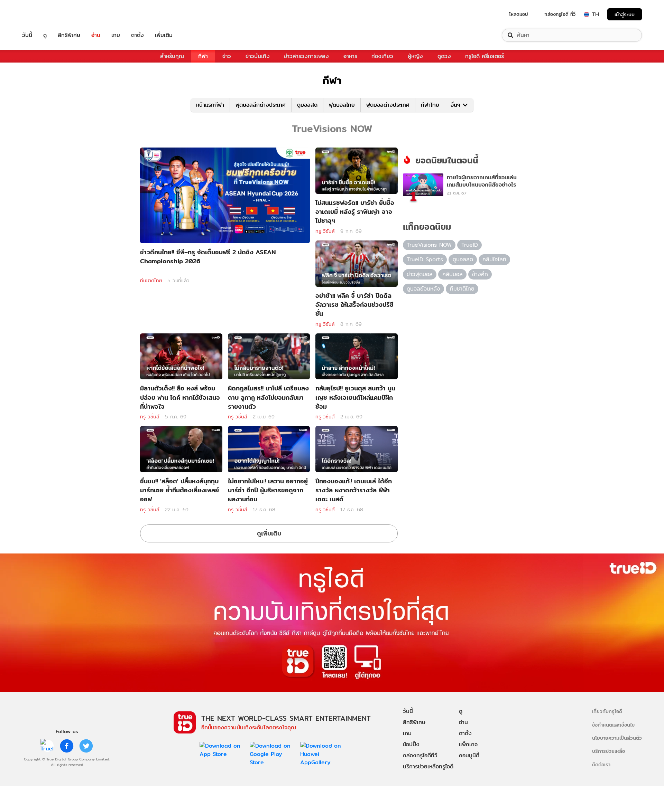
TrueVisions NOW (429, 244)
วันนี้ (27, 35)
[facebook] (67, 746)
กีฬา (203, 56)
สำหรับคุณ (172, 56)
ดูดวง (444, 56)
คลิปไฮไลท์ (494, 259)
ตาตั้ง (137, 35)
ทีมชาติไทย (151, 280)
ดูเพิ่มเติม (269, 533)
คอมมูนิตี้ (469, 755)
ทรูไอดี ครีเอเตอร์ (484, 56)
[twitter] (86, 746)
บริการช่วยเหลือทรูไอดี (428, 766)
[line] (47, 746)
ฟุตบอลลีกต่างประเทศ (261, 105)
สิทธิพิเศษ (69, 35)
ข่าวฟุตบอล (420, 274)
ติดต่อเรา (601, 764)
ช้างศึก (480, 274)
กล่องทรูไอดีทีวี (420, 755)
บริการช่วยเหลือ (608, 751)
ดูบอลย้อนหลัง (423, 288)
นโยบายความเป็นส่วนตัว (617, 738)
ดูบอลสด (307, 105)
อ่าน (95, 35)
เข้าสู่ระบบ (625, 14)
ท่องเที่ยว (382, 56)
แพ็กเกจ (468, 744)
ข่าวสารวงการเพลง (306, 56)
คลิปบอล (452, 274)
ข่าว (226, 56)
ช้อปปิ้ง (411, 744)
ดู (45, 35)
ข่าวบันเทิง (258, 56)
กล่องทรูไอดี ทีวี (559, 14)
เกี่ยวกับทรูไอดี (607, 711)
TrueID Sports (425, 259)
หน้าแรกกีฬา (210, 105)
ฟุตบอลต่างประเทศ (387, 105)
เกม (115, 35)
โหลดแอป (518, 14)
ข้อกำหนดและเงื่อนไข (613, 725)
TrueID (43, 14)
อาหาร (350, 56)
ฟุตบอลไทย (342, 105)
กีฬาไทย (430, 105)
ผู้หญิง (415, 56)
